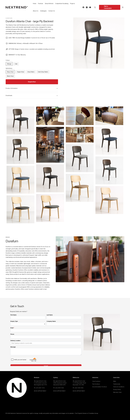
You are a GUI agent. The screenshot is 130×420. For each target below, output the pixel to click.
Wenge (10, 64)
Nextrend (13, 413)
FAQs (114, 381)
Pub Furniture (96, 384)
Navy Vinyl (11, 72)
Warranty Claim (117, 392)
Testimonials (116, 384)
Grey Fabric (32, 72)
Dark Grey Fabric (43, 72)
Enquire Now (32, 82)
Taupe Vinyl (21, 72)
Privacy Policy (117, 389)
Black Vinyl (11, 76)
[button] (95, 7)
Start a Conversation (108, 7)
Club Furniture (96, 381)
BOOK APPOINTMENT (40, 391)
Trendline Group (93, 413)
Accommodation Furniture (99, 386)
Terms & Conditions (118, 386)
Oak (17, 64)
